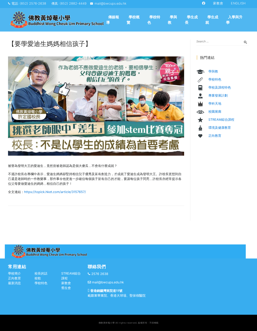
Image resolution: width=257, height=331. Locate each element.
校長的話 (41, 273)
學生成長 (191, 19)
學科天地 (214, 103)
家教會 (218, 3)
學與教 (172, 19)
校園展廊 (214, 111)
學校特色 (153, 19)
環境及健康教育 (219, 128)
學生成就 (211, 19)
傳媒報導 (112, 19)
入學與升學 (234, 19)
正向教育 (214, 136)
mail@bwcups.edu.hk (110, 3)
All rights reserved (126, 322)
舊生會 (66, 288)
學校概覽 (133, 19)
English (238, 3)
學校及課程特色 (219, 87)
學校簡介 (14, 273)
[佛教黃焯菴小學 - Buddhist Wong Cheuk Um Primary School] (56, 20)
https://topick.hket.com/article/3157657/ (55, 192)
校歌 (38, 278)
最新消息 (14, 283)
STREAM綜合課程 (221, 119)
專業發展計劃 (218, 95)
